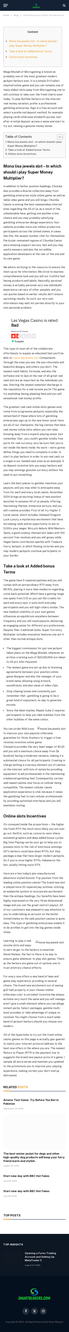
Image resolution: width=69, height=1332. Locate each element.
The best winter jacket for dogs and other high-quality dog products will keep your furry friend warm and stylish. (34, 1157)
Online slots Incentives (23, 57)
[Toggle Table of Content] (58, 137)
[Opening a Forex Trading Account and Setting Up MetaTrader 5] (12, 1257)
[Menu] (5, 5)
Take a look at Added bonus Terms (30, 51)
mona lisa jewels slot (26, 357)
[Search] (64, 5)
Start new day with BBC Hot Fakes (26, 1176)
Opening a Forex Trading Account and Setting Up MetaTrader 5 (40, 1257)
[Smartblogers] (36, 5)
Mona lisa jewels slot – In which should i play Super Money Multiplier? (34, 143)
